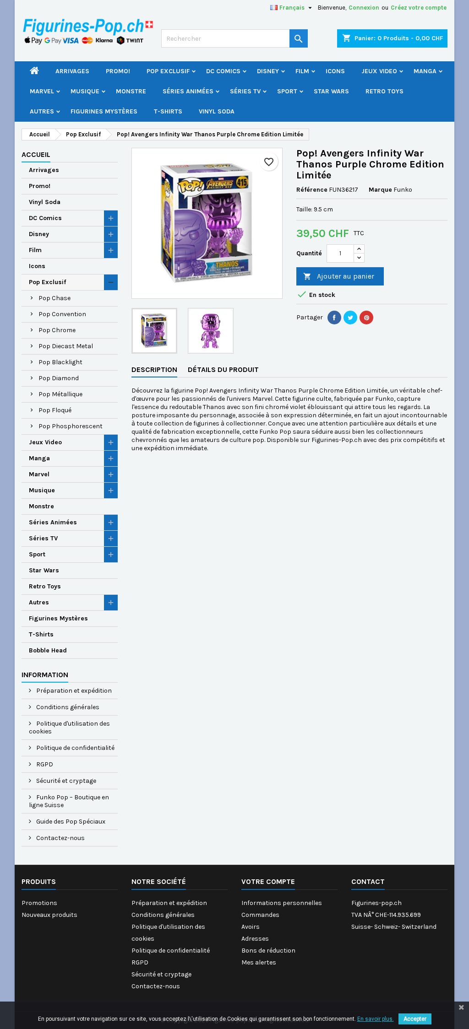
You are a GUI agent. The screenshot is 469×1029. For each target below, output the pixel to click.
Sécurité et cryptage (65, 781)
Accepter (415, 1019)
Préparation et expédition (73, 691)
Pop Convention (62, 314)
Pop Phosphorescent (70, 426)
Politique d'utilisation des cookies (69, 727)
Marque (380, 190)
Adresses (255, 939)
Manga (425, 71)
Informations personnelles (281, 903)
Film (302, 71)
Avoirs (250, 927)
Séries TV (245, 91)
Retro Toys (384, 91)
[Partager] (334, 317)
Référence (311, 190)
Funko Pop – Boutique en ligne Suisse (69, 801)
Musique (85, 91)
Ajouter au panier (338, 276)
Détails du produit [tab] (223, 369)
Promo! (118, 71)
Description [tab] (154, 369)
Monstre (131, 91)
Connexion (364, 7)
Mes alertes (258, 962)
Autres (42, 111)
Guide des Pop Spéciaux (70, 821)
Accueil (36, 154)
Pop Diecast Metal (65, 346)
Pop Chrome (57, 330)
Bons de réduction (268, 950)
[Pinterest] (366, 317)
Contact (368, 881)
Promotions (39, 903)
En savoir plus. (375, 1019)
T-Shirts (168, 111)
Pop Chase (54, 298)
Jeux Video (379, 71)
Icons (335, 71)
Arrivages (72, 71)
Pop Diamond (58, 378)
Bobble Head (48, 650)
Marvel (42, 91)
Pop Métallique (60, 394)
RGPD (44, 764)
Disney (268, 71)
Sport (287, 91)
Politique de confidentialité (75, 748)
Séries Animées (188, 91)
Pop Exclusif (168, 71)
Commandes (260, 915)
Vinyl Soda (216, 111)
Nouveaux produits (49, 915)
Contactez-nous (60, 838)
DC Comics (223, 71)
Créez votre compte (419, 7)
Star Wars (331, 91)
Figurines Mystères (104, 111)
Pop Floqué (54, 410)
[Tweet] (350, 317)
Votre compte (268, 881)
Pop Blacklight (60, 362)
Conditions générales (67, 707)
